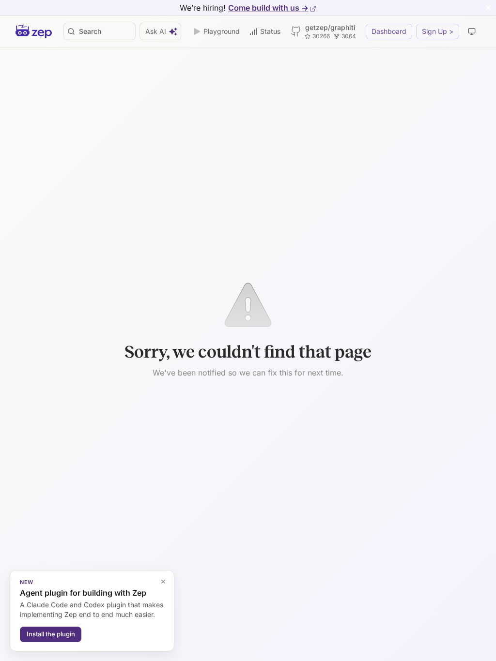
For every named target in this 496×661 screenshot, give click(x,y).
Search (90, 31)
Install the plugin (51, 634)
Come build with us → (268, 8)
